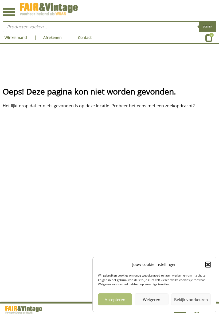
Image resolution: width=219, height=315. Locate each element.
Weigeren (151, 299)
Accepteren (115, 299)
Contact (85, 37)
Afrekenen (52, 37)
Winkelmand (16, 37)
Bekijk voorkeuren (191, 299)
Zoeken (207, 26)
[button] (208, 264)
